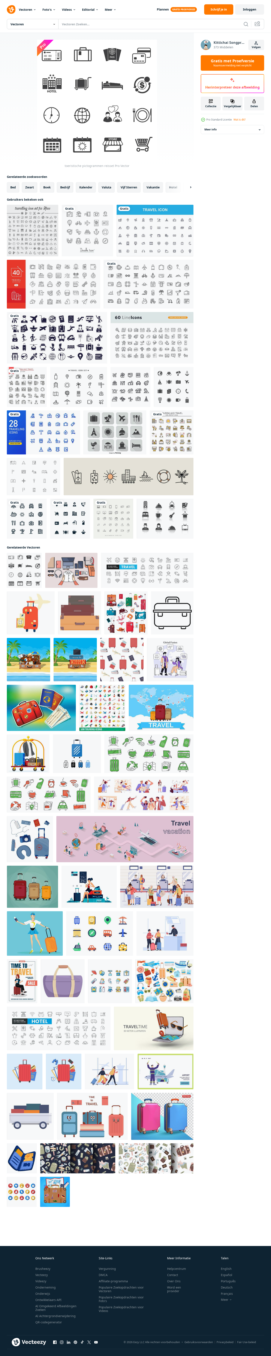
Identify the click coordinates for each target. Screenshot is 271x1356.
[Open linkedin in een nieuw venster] (68, 1342)
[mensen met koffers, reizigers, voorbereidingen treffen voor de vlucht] (143, 795)
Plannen (163, 9)
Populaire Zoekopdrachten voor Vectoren (121, 1289)
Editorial (88, 10)
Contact (172, 1275)
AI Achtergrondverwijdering (55, 1316)
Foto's (47, 10)
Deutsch (227, 1287)
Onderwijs (42, 1294)
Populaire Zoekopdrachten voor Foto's (121, 1299)
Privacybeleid (225, 1342)
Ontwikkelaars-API (48, 1300)
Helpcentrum (176, 1269)
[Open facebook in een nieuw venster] (55, 1342)
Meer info (210, 129)
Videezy (40, 1281)
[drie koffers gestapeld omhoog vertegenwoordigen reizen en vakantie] (79, 612)
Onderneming (45, 1287)
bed (13, 187)
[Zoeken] (246, 24)
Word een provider (174, 1289)
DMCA (103, 1275)
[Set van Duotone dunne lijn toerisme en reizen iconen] (171, 432)
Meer (108, 10)
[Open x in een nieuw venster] (89, 1342)
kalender (85, 187)
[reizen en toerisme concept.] (55, 1192)
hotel (173, 187)
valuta (106, 187)
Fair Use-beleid (246, 1342)
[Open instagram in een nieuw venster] (61, 1342)
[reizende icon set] (32, 230)
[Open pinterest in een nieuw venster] (75, 1342)
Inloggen (249, 9)
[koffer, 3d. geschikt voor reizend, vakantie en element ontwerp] (162, 1116)
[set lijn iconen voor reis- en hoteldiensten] (152, 338)
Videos (67, 10)
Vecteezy (41, 1275)
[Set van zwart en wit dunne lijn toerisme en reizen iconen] (27, 387)
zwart (29, 187)
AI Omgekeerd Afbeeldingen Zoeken (55, 1308)
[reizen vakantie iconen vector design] (130, 387)
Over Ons (174, 1281)
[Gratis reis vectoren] (78, 387)
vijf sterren (129, 187)
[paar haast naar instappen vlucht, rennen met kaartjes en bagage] (109, 1071)
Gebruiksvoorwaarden (198, 1342)
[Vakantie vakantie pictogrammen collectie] (173, 387)
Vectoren (25, 10)
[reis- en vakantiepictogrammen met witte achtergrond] (27, 519)
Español (226, 1275)
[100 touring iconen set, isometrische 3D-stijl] (102, 708)
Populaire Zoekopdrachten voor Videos (121, 1309)
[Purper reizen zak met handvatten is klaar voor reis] (63, 981)
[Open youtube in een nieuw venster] (96, 1342)
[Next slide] (187, 187)
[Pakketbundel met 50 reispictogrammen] (155, 230)
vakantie (153, 187)
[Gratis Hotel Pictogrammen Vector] (165, 519)
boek (47, 187)
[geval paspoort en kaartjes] (41, 708)
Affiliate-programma (113, 1281)
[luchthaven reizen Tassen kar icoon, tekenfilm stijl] (30, 1116)
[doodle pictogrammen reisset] (87, 230)
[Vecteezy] (11, 9)
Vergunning (107, 1269)
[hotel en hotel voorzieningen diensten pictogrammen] (70, 519)
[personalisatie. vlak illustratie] (170, 659)
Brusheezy (42, 1269)
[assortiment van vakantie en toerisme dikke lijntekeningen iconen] (148, 284)
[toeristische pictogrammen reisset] (24, 570)
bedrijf (65, 187)
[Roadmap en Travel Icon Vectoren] (33, 476)
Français (227, 1294)
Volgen (256, 47)
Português (228, 1281)
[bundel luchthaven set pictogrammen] (57, 338)
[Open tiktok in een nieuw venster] (82, 1342)
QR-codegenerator (48, 1322)
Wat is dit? (240, 119)
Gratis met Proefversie (232, 62)
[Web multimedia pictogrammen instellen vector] (113, 519)
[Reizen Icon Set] (115, 432)
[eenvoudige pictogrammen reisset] (53, 284)
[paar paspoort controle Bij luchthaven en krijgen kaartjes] (164, 933)
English (226, 1269)
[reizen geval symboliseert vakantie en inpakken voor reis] (172, 612)
